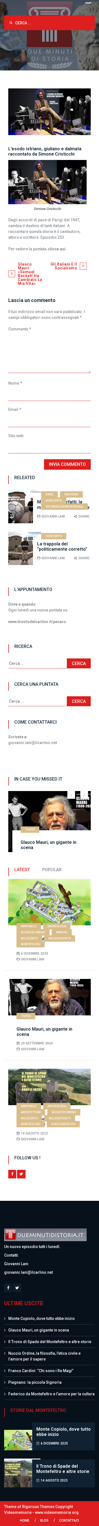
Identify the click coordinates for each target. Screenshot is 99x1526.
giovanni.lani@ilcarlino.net (28, 1272)
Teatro (30, 829)
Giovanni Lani (53, 516)
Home (24, 1520)
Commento (19, 329)
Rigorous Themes (38, 1506)
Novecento (54, 500)
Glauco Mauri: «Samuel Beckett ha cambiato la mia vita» (30, 274)
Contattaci (69, 1520)
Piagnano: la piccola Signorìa (35, 1382)
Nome (15, 383)
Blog (44, 1520)
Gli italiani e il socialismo (64, 266)
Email (14, 409)
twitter (21, 1174)
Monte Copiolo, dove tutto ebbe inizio (41, 1318)
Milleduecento (60, 938)
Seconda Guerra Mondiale (64, 506)
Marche (61, 932)
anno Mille (29, 926)
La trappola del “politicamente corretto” (62, 546)
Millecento (29, 938)
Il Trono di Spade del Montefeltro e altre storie (49, 1341)
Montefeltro (30, 944)
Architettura (31, 1112)
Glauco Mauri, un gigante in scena (38, 1330)
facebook (12, 1174)
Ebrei (49, 494)
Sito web (15, 436)
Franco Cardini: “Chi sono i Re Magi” (40, 1371)
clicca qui (56, 249)
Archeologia (57, 926)
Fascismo (71, 494)
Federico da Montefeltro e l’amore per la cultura (51, 1394)
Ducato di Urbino (33, 932)
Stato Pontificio (63, 1124)
